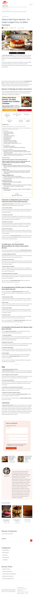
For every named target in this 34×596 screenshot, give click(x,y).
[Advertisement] (17, 74)
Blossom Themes (5, 591)
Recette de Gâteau (5, 16)
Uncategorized (5, 559)
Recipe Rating (8, 425)
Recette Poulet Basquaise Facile (8, 578)
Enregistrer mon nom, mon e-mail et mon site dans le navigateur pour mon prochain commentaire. (16, 445)
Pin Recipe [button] (25, 110)
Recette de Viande (6, 557)
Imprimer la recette (10, 110)
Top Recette (5, 6)
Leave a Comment (21, 27)
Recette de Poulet (6, 552)
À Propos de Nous (20, 587)
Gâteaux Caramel (27, 519)
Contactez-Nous (20, 590)
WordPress (14, 591)
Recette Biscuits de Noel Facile (8, 576)
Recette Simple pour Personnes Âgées (9, 573)
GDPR (26, 593)
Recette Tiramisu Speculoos (7, 571)
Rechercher (4, 538)
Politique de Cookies (20, 593)
